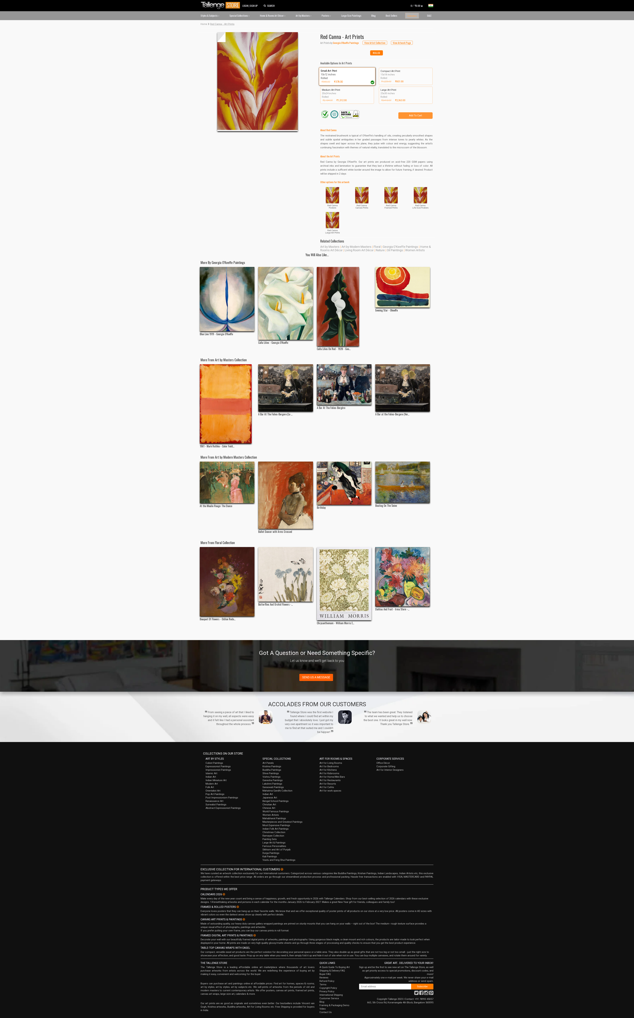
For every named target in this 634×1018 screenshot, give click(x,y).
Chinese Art (269, 808)
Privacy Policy (326, 991)
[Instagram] (426, 993)
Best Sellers (391, 15)
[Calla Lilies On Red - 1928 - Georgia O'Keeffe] (344, 306)
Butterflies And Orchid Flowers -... (275, 604)
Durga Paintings (271, 853)
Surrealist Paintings (216, 804)
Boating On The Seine (386, 505)
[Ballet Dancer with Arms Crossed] (285, 495)
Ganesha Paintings (273, 780)
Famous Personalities (274, 846)
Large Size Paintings (351, 15)
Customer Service (329, 998)
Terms (322, 984)
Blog (373, 15)
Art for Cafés (326, 787)
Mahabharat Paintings (274, 818)
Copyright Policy (328, 987)
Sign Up (254, 5)
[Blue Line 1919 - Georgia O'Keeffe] (227, 299)
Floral (377, 246)
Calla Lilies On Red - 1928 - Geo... (334, 349)
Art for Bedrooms (329, 766)
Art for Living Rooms (330, 762)
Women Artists (415, 250)
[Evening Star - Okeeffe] (402, 287)
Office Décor (383, 762)
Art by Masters (303, 15)
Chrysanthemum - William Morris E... (335, 623)
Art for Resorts (327, 783)
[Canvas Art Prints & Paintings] (244, 919)
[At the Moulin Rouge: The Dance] (227, 482)
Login (245, 5)
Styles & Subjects (209, 15)
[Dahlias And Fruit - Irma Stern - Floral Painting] (402, 576)
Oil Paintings (395, 250)
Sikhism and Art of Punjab (277, 849)
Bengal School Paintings (276, 801)
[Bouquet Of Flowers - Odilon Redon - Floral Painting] (227, 581)
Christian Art (269, 804)
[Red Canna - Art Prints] (257, 81)
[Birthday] (344, 483)
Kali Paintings (270, 856)
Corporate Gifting (385, 766)
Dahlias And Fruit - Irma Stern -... (392, 609)
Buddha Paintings (272, 769)
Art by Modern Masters (356, 246)
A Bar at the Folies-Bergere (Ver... (392, 414)
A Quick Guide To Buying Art (334, 967)
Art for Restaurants (330, 780)
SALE (429, 15)
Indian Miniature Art (216, 780)
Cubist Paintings (214, 762)
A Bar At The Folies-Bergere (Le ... (275, 414)
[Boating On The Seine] (402, 482)
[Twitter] (416, 993)
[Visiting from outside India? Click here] (282, 869)
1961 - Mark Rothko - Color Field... (217, 446)
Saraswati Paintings (273, 787)
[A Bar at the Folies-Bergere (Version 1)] (402, 387)
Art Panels (268, 762)
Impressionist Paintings (218, 769)
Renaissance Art (214, 801)
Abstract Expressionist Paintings (223, 808)
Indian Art (211, 776)
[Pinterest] (431, 993)
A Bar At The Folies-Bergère (331, 407)
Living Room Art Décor (359, 250)
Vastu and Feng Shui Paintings (279, 859)
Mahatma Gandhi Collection (277, 790)
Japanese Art (270, 797)
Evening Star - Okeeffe (386, 310)
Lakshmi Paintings (272, 783)
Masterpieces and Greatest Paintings (282, 821)
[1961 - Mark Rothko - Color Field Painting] (227, 403)
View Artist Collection (374, 43)
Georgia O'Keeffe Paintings (400, 246)
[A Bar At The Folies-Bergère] (344, 384)
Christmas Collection (274, 832)
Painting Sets (270, 839)
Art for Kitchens (328, 769)
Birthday (321, 507)
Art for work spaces (330, 790)
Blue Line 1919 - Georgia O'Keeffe (216, 334)
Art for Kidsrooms (329, 773)
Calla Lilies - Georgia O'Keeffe (273, 342)
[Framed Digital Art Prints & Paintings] (254, 935)
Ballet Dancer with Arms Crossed (275, 531)
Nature (380, 250)
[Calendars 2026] (224, 894)
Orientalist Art (213, 790)
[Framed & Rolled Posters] (238, 906)
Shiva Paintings (271, 773)
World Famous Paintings (276, 811)
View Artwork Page (402, 43)
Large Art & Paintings (274, 842)
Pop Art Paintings (215, 794)
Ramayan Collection (273, 835)
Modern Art (212, 783)
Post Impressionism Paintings (222, 797)
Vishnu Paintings (272, 776)
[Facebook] (421, 993)
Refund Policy (326, 981)
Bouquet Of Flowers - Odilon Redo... (217, 619)
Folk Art (210, 787)
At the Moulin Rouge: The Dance (216, 506)
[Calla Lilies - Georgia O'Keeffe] (285, 303)
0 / (415, 5)
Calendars (412, 15)
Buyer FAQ (325, 974)
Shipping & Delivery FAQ (332, 970)
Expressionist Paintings (218, 766)
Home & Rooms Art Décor (272, 15)
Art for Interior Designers (390, 769)
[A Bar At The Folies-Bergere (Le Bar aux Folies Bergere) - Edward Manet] (285, 387)
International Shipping (331, 994)
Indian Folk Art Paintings (276, 828)
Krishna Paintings (272, 766)
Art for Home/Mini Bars (332, 776)
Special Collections (238, 15)
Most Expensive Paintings (276, 825)
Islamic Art (211, 773)
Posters (326, 15)
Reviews (323, 977)
